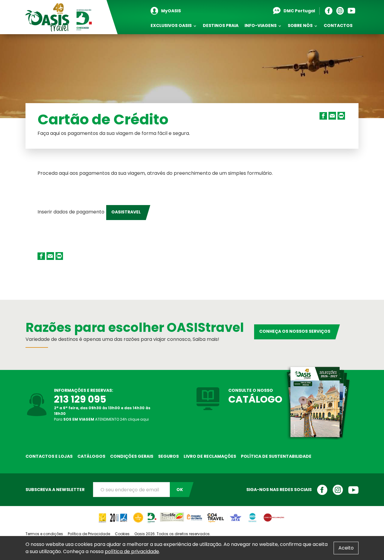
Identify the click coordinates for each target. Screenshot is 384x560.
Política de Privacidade (89, 533)
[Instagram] (341, 11)
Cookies (122, 533)
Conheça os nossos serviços (294, 331)
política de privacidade (132, 551)
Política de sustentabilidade (276, 456)
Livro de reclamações (210, 456)
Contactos (338, 25)
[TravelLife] (172, 515)
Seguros (168, 456)
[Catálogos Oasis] (316, 402)
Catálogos (91, 456)
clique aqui (138, 419)
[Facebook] (330, 11)
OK (179, 490)
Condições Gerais (131, 456)
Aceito (346, 547)
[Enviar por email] (333, 121)
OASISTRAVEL (126, 212)
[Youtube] (353, 11)
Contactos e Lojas (49, 456)
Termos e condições (44, 533)
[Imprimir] (342, 121)
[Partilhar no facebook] (324, 121)
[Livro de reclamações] (273, 515)
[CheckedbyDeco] (151, 515)
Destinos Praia (220, 25)
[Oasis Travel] (59, 17)
